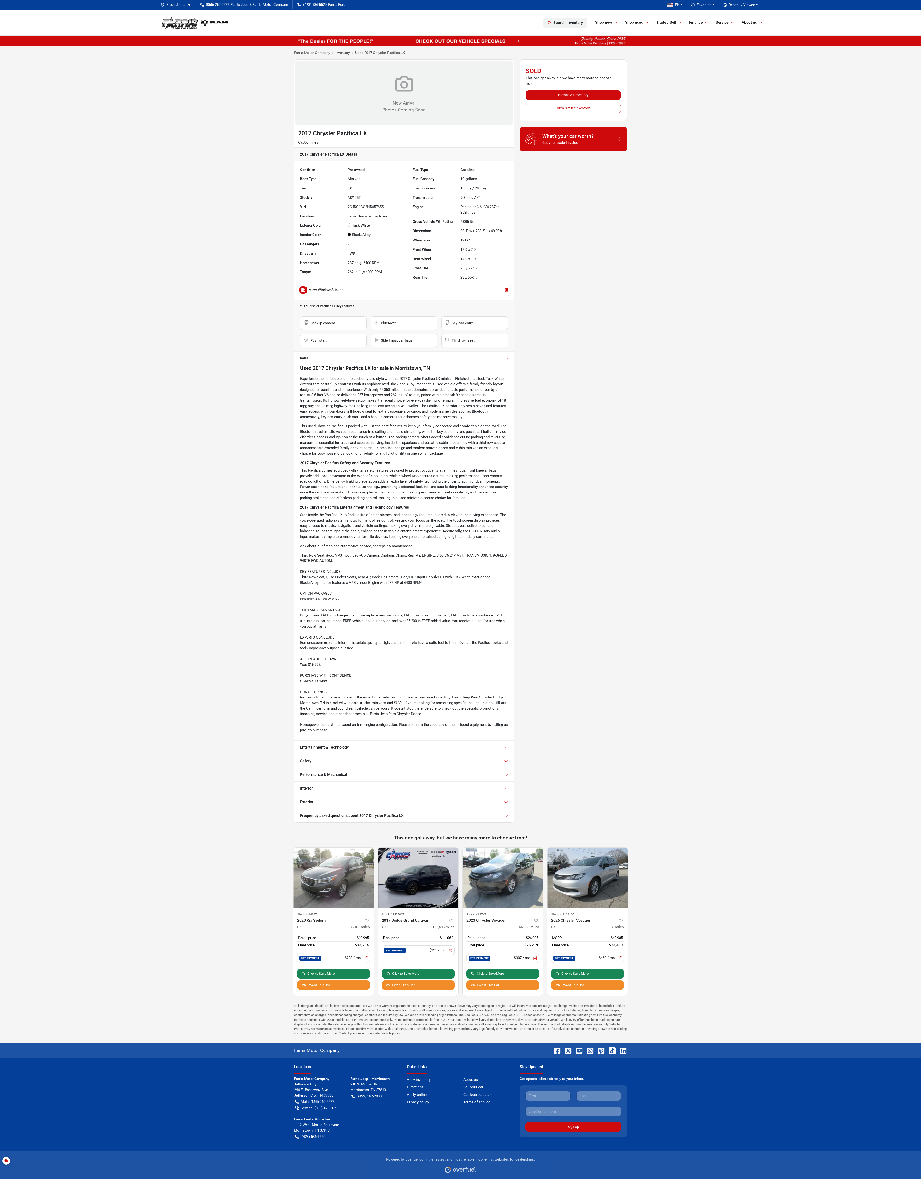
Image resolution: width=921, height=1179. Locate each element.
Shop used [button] (634, 22)
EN (677, 5)
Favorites (704, 5)
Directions (415, 1087)
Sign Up (573, 1127)
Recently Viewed (742, 5)
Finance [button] (696, 22)
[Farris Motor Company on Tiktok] (610, 1050)
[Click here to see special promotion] (460, 41)
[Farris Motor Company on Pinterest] (599, 1050)
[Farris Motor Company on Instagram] (588, 1050)
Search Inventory (568, 22)
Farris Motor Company (312, 53)
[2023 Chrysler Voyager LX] (503, 878)
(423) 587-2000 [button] (370, 1096)
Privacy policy (418, 1102)
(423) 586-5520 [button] (315, 4)
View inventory (419, 1080)
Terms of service (476, 1102)
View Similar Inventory (573, 108)
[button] (177, 4)
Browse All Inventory (573, 95)
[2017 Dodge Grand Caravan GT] (418, 878)
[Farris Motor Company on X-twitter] (566, 1050)
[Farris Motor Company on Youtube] (577, 1050)
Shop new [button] (603, 22)
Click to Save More (321, 973)
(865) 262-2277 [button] (217, 4)
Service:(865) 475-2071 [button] (319, 1108)
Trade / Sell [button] (666, 22)
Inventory (342, 53)
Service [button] (722, 22)
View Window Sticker (326, 290)
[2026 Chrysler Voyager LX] (587, 878)
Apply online (417, 1094)
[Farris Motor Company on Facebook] (555, 1050)
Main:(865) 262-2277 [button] (317, 1101)
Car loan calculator (478, 1094)
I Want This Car (318, 985)
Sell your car (473, 1087)
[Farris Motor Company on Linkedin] (621, 1050)
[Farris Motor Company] (195, 22)
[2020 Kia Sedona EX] (333, 878)
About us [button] (749, 22)
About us (470, 1080)
